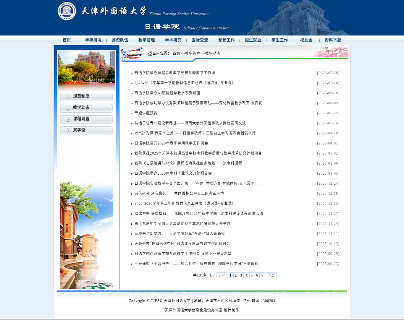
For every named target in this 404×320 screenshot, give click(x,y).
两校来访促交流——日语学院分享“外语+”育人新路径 (180, 234)
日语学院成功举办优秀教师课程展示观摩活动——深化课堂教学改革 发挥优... (200, 103)
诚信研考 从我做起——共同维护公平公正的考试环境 (179, 193)
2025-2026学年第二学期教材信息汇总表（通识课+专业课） (185, 204)
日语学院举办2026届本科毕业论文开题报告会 (173, 173)
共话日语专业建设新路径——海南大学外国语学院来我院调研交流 (190, 123)
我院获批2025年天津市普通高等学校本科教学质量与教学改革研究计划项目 (198, 153)
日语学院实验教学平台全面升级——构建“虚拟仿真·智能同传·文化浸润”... (197, 183)
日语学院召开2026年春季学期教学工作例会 (171, 143)
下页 (271, 275)
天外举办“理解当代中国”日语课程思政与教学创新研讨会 (182, 244)
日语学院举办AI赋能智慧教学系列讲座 (168, 93)
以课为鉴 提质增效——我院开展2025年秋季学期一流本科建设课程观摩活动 (199, 214)
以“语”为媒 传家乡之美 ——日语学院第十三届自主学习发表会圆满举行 (195, 133)
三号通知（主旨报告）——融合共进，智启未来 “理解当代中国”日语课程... (198, 264)
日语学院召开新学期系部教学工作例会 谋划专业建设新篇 (183, 254)
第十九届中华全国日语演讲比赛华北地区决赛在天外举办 (183, 224)
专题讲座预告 (146, 113)
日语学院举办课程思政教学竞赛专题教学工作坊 (175, 73)
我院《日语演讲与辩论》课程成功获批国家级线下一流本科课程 (188, 163)
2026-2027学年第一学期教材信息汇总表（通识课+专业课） (185, 83)
